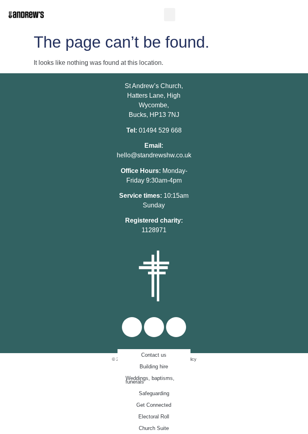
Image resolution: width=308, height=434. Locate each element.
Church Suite (154, 428)
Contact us (153, 355)
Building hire (154, 367)
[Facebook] (132, 327)
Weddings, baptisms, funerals (150, 380)
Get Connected (153, 405)
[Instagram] (154, 327)
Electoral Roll (153, 417)
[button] (169, 14)
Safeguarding (154, 393)
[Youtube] (176, 327)
